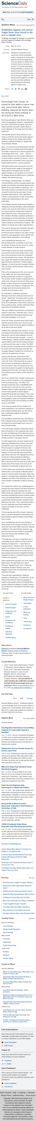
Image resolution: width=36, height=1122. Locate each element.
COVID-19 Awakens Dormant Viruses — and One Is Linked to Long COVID (17, 1021)
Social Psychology (9, 945)
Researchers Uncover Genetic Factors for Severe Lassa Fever (17, 749)
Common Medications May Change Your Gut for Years (17, 983)
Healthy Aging (10, 637)
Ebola (7, 617)
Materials (5, 648)
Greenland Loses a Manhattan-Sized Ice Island (17, 886)
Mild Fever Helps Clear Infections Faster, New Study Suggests (17, 768)
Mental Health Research (11, 929)
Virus (25, 618)
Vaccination (27, 603)
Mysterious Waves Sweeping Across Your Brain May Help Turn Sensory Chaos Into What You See (17, 997)
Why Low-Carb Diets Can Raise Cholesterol (18, 900)
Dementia (6, 939)
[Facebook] (12, 89)
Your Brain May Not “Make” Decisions (16, 907)
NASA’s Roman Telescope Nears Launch (17, 891)
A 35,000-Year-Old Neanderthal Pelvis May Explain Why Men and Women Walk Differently (17, 856)
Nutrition (6, 952)
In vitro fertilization (27, 607)
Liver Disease (8, 926)
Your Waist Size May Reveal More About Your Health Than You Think (18, 869)
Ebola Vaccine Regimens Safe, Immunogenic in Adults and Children (15, 786)
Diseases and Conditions (10, 621)
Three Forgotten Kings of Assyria (14, 904)
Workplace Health (9, 627)
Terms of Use (30, 1095)
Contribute (22, 1092)
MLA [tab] (15, 698)
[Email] (26, 89)
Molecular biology (26, 613)
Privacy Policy (6, 1095)
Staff (14, 1092)
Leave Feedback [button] (10, 1083)
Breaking (5, 877)
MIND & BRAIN (6, 935)
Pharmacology (8, 932)
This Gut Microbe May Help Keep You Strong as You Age (16, 1016)
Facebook (8, 1060)
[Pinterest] (19, 89)
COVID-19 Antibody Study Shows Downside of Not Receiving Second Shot (17, 825)
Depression (7, 942)
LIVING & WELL (6, 948)
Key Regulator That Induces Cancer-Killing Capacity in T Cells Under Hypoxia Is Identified (18, 730)
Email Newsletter (10, 1042)
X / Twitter (7, 1064)
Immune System (11, 604)
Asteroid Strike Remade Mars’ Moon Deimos (18, 894)
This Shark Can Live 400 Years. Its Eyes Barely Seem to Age (17, 1011)
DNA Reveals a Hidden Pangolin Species (18, 882)
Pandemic (27, 625)
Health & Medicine (6, 599)
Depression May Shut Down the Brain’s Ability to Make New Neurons (17, 978)
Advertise (31, 1092)
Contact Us (8, 1086)
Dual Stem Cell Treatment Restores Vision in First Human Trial (17, 863)
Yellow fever (27, 621)
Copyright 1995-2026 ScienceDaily (16, 1098)
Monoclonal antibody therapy (28, 598)
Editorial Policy (18, 1095)
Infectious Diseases (8, 633)
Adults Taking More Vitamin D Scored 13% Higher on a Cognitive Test (17, 850)
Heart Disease (10, 607)
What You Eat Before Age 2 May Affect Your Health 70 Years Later (18, 973)
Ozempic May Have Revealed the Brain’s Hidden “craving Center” (17, 1003)
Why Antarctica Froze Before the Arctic (16, 910)
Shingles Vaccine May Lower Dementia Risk (18, 913)
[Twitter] (15, 89)
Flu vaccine (27, 628)
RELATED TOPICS (8, 593)
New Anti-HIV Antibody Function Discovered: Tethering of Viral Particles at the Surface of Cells (17, 805)
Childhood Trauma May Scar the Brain (16, 897)
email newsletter (27, 12)
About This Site (5, 1092)
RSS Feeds (8, 1045)
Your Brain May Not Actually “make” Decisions (15, 991)
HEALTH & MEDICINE (8, 922)
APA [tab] (21, 698)
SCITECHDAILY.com (15, 844)
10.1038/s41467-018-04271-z (21, 687)
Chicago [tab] (30, 698)
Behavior (6, 955)
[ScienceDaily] (15, 3)
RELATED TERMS (26, 593)
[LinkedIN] (22, 89)
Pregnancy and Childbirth (10, 612)
